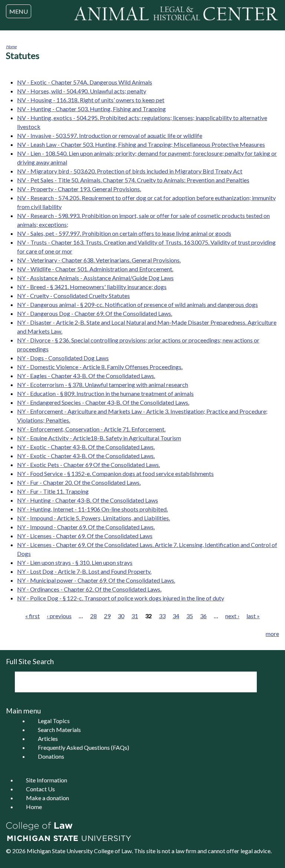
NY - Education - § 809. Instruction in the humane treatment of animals (105, 393)
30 (121, 615)
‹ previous (59, 615)
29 (107, 615)
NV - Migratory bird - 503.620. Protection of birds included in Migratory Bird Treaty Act (129, 171)
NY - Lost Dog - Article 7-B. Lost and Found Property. (84, 571)
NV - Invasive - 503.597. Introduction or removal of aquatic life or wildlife (109, 135)
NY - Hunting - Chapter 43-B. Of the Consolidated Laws (87, 500)
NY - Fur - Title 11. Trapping (53, 491)
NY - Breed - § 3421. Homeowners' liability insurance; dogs (92, 286)
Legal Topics (54, 720)
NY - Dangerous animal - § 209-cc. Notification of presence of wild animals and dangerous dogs (137, 304)
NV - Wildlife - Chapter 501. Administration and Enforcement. (95, 268)
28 (93, 615)
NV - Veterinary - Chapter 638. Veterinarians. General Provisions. (99, 260)
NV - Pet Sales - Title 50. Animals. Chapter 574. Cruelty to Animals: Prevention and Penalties (133, 179)
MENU (18, 11)
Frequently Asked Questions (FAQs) (83, 747)
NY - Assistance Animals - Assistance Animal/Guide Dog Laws (95, 277)
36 (203, 615)
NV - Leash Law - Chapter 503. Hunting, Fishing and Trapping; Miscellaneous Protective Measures (141, 144)
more (272, 633)
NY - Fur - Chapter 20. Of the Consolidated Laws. (79, 482)
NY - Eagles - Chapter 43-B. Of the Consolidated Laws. (86, 375)
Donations (51, 756)
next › (232, 615)
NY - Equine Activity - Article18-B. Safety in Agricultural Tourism (99, 437)
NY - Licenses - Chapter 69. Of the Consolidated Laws (85, 535)
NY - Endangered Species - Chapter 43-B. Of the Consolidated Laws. (103, 402)
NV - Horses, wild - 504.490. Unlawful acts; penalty (81, 91)
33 (162, 615)
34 (176, 615)
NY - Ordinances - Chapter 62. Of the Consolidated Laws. (89, 589)
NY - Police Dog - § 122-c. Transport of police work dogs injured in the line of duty (120, 598)
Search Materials (59, 729)
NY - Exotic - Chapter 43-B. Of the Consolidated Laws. (86, 446)
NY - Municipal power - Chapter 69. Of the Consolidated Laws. (96, 580)
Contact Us (40, 788)
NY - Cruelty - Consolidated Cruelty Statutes (73, 295)
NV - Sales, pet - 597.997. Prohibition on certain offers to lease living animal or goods (124, 233)
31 (134, 615)
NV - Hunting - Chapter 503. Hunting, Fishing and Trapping (91, 108)
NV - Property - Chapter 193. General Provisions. (79, 188)
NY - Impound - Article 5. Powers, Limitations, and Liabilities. (93, 517)
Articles (48, 738)
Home (11, 46)
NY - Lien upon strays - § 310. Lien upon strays (74, 562)
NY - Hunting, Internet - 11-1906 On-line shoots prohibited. (92, 509)
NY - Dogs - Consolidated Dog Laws (63, 357)
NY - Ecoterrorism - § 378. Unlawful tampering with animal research (102, 384)
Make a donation (47, 797)
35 (189, 615)
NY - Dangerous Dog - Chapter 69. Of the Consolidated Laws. (94, 313)
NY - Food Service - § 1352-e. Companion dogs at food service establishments (115, 473)
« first (32, 615)
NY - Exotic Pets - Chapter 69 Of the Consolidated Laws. (88, 464)
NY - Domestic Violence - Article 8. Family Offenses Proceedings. (100, 366)
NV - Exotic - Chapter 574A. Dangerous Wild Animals (84, 82)
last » (253, 615)
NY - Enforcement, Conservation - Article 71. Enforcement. (91, 429)
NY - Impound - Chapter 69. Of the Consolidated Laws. (86, 526)
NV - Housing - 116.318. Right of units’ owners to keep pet (90, 99)
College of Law (113, 850)
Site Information (46, 779)
